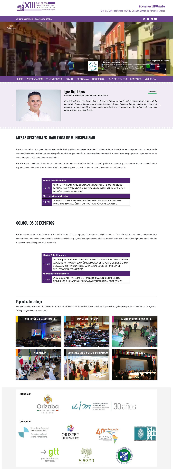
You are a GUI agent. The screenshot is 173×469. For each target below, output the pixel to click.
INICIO (20, 79)
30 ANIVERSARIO (54, 79)
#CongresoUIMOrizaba (152, 6)
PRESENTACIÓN (34, 79)
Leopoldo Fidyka (109, 62)
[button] (13, 106)
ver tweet (161, 67)
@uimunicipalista (24, 19)
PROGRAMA (83, 79)
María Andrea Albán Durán (82, 91)
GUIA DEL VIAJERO (117, 79)
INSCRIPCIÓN (98, 79)
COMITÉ (70, 79)
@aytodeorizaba (43, 19)
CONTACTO (135, 79)
